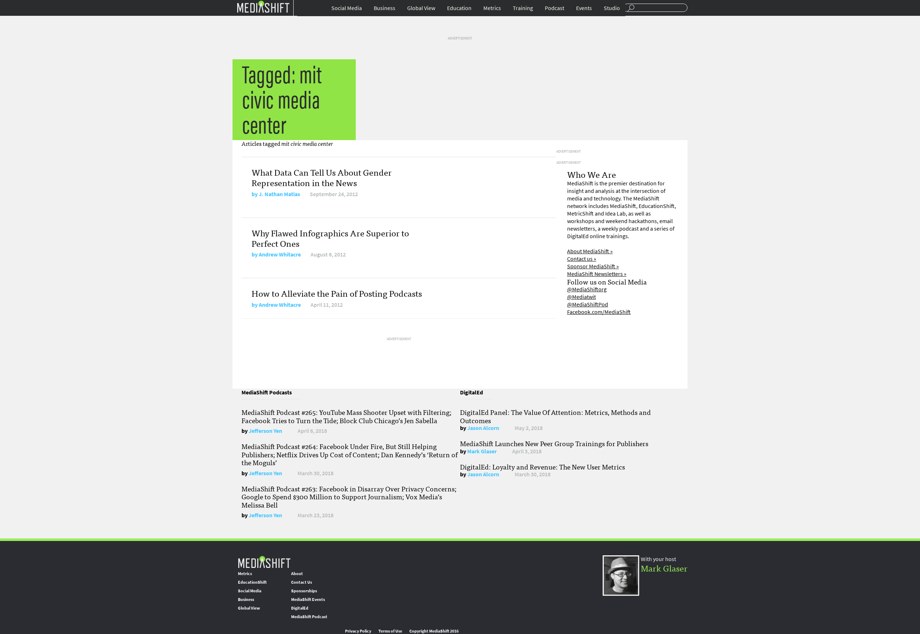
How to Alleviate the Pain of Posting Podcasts (337, 293)
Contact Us (301, 582)
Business (384, 8)
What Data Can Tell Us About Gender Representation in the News (322, 177)
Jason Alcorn (483, 428)
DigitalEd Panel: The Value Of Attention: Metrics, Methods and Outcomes (555, 416)
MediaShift (264, 561)
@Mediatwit (581, 297)
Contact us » (581, 259)
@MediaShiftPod (587, 304)
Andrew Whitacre (280, 254)
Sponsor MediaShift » (593, 266)
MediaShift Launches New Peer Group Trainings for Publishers (554, 443)
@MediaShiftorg (587, 289)
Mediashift (263, 6)
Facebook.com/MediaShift (599, 312)
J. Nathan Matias (279, 194)
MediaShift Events (308, 599)
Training (523, 8)
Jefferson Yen (265, 431)
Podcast (554, 8)
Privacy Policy (358, 631)
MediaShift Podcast (309, 617)
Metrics (492, 8)
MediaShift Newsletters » (596, 274)
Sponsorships (304, 591)
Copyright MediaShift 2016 (434, 631)
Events (584, 8)
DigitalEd (299, 608)
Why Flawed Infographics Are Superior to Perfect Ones (330, 238)
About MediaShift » (590, 251)
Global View (421, 8)
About (297, 574)
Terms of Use (390, 631)
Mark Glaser (482, 451)
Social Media (346, 8)
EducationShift (252, 582)
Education (459, 8)
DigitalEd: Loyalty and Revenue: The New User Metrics (542, 466)
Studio (612, 8)
